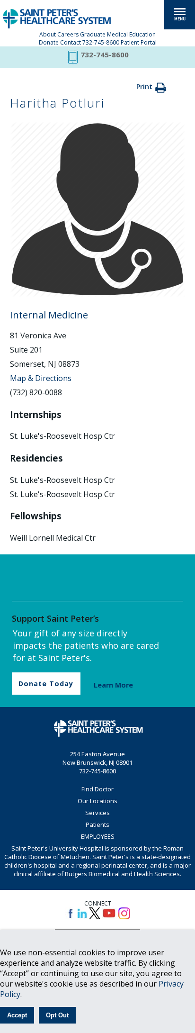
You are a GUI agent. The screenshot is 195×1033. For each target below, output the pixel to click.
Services (97, 812)
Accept (17, 1015)
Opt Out (57, 1015)
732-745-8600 (100, 42)
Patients (97, 824)
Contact (70, 42)
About (47, 34)
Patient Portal (139, 42)
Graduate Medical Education (118, 34)
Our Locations (97, 801)
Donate (49, 42)
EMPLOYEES (98, 836)
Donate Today (45, 683)
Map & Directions (40, 378)
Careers (68, 34)
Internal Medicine (49, 314)
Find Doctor (97, 789)
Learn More (113, 684)
